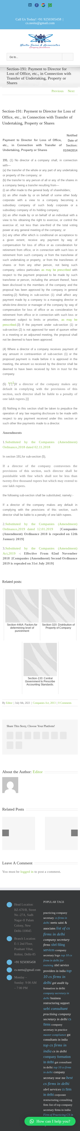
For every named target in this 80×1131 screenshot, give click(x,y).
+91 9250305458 (49, 19)
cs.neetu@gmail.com (40, 23)
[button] (50, 1121)
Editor (9, 702)
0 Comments (65, 702)
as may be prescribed (56, 270)
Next (71, 91)
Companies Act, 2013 (44, 702)
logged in (27, 871)
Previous (58, 91)
